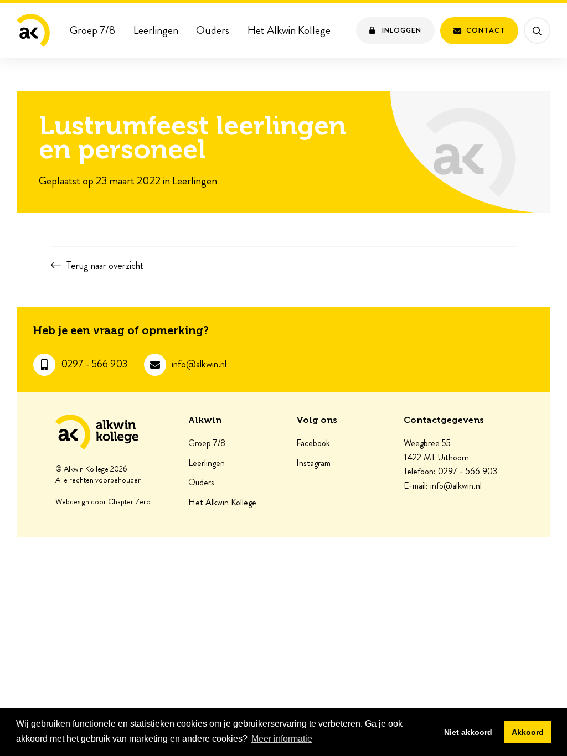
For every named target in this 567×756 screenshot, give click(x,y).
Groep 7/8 (92, 30)
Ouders (212, 30)
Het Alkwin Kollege (289, 30)
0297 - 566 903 (94, 364)
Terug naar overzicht (104, 265)
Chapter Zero (129, 502)
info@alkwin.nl (199, 364)
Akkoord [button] (528, 732)
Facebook (313, 443)
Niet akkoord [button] (468, 732)
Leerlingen (155, 30)
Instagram (313, 463)
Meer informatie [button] (281, 738)
